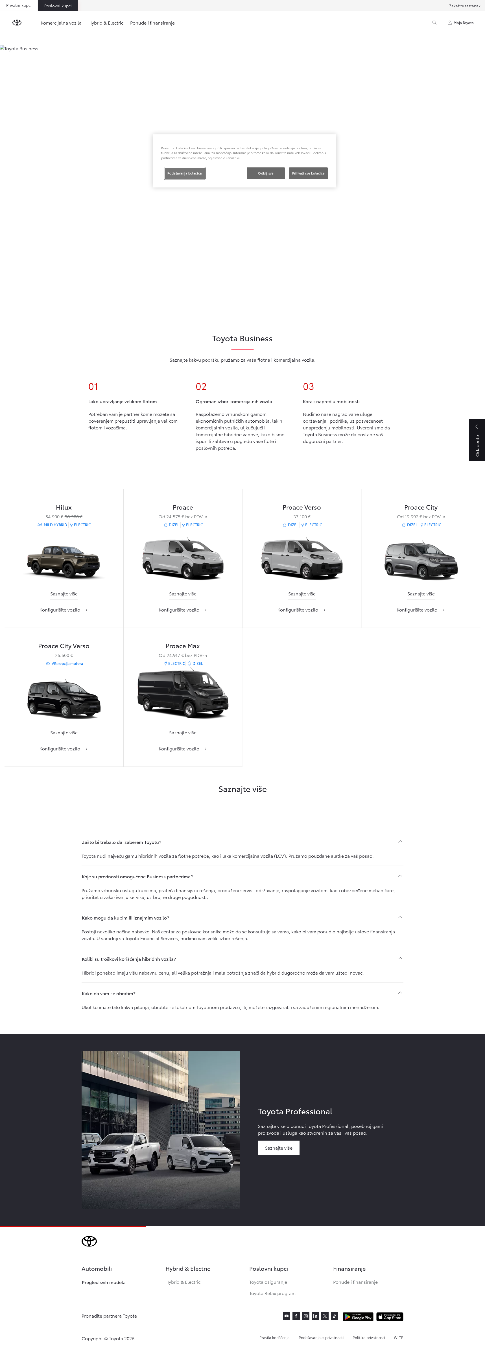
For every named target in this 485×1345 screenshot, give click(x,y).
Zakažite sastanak (464, 5)
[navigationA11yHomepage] (17, 22)
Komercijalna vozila (61, 22)
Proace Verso (302, 506)
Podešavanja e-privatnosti (321, 1337)
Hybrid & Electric (105, 22)
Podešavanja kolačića (184, 173)
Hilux (64, 506)
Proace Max (183, 645)
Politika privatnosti (369, 1337)
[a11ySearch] (434, 22)
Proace (183, 506)
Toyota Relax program (272, 1293)
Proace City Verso (63, 645)
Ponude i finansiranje (152, 22)
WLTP (398, 1337)
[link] (64, 593)
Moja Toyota (464, 22)
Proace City (421, 506)
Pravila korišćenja (274, 1337)
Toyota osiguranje (268, 1281)
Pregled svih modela (104, 1282)
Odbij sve (265, 173)
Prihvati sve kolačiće (308, 173)
